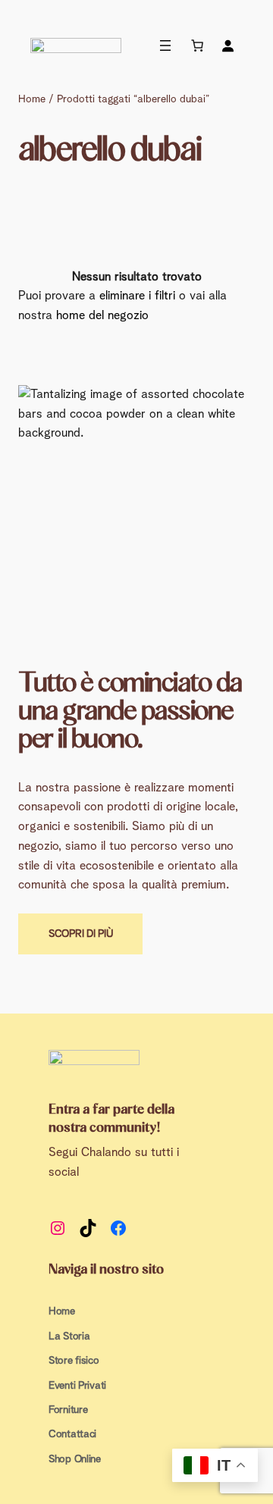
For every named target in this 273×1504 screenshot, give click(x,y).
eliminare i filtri (137, 296)
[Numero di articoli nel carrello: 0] (197, 45)
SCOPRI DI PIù (80, 934)
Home (32, 99)
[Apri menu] (165, 45)
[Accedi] (227, 45)
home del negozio (102, 315)
